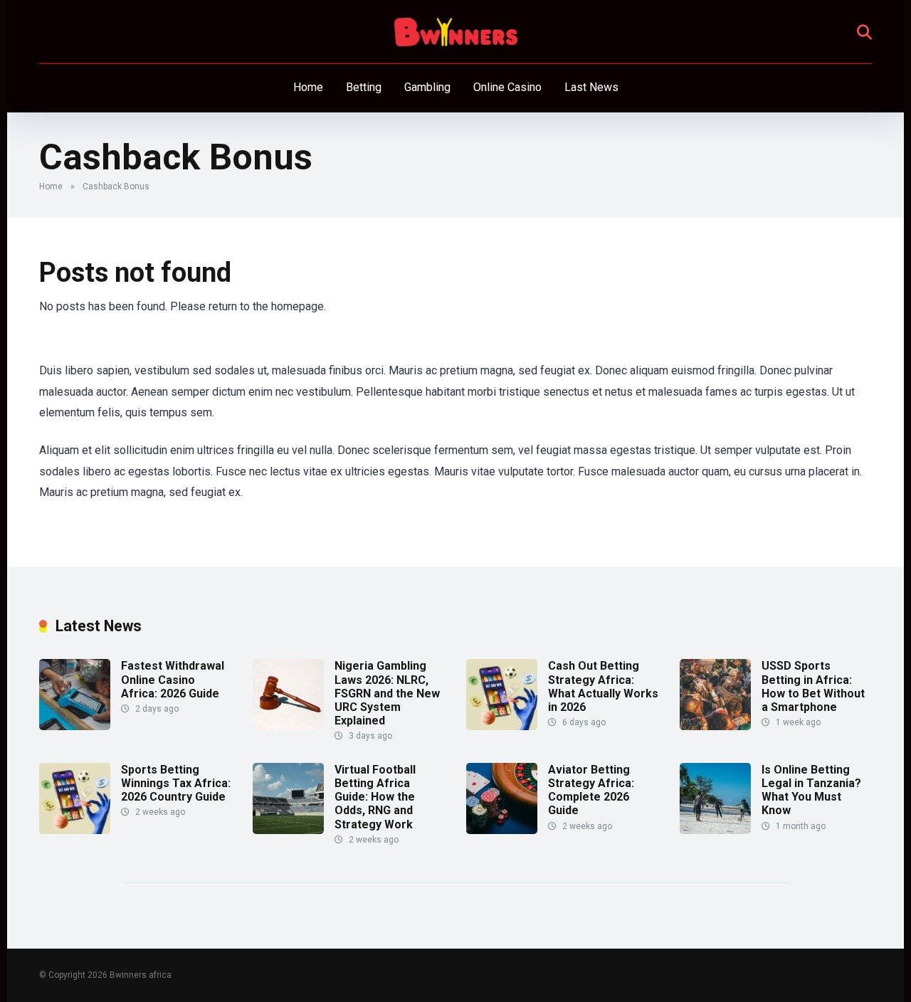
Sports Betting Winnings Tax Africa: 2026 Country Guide (176, 783)
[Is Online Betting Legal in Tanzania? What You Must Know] (715, 830)
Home (308, 87)
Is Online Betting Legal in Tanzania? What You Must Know (811, 790)
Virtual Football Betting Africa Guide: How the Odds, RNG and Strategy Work (375, 797)
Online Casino (507, 87)
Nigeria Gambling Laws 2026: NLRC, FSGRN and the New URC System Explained (387, 693)
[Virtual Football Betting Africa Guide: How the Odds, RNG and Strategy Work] (288, 830)
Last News (591, 87)
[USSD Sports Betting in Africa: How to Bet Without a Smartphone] (715, 726)
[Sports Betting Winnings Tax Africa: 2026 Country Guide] (74, 830)
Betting (363, 87)
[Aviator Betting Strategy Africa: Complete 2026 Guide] (501, 830)
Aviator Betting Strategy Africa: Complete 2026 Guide (591, 790)
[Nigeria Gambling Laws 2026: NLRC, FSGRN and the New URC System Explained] (288, 726)
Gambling (427, 87)
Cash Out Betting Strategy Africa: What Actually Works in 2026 (603, 686)
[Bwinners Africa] (455, 32)
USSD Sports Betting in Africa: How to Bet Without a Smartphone (813, 686)
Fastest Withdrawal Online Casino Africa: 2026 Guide (172, 679)
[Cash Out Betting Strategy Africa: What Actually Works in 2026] (501, 726)
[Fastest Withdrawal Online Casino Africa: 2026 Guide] (74, 726)
